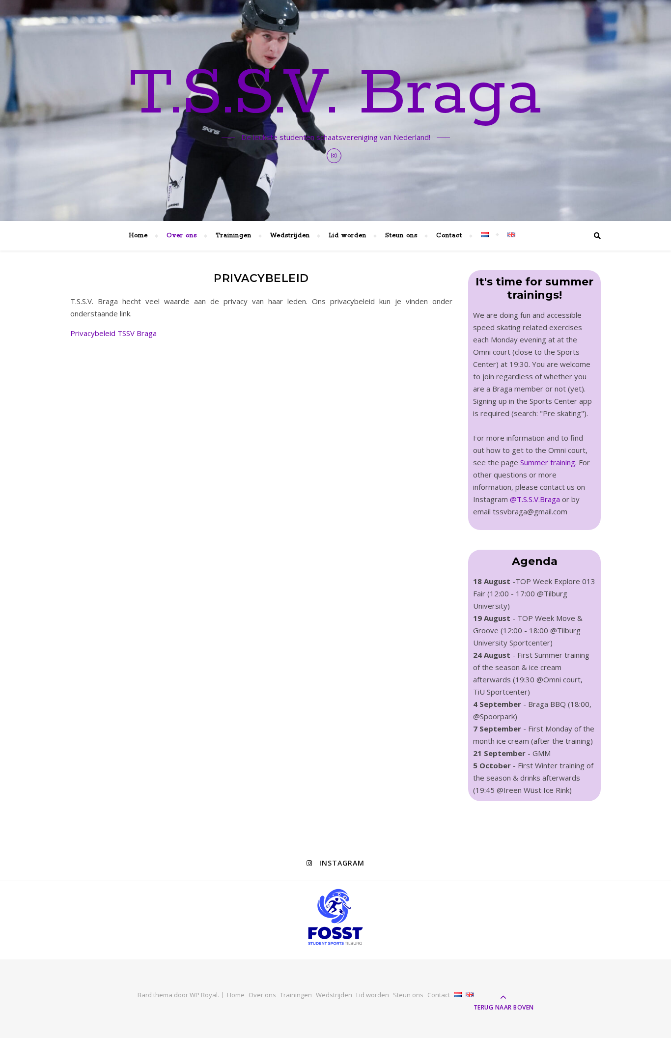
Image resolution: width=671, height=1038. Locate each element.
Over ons (182, 235)
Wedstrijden (290, 235)
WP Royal (204, 994)
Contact (449, 235)
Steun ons (401, 235)
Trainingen (234, 235)
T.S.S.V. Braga (335, 94)
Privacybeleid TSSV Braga (113, 333)
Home (138, 235)
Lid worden (347, 235)
